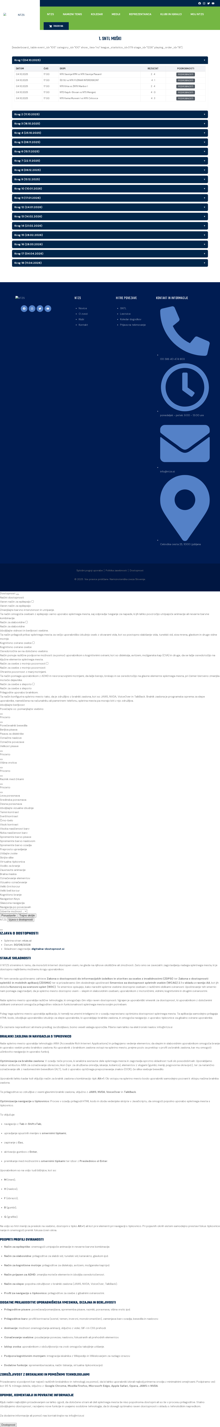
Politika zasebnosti (116, 570)
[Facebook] (199, 3)
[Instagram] (204, 3)
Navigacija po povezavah (15, 907)
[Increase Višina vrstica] (1, 767)
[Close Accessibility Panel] (17, 594)
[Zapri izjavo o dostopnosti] (1, 929)
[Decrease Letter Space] (1, 792)
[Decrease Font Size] (1, 759)
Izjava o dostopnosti (21, 919)
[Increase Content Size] (1, 714)
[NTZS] (19, 15)
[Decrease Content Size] (1, 722)
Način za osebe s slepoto (16, 684)
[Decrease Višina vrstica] (1, 775)
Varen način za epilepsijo (15, 601)
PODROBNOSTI (185, 74)
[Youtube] (213, 3)
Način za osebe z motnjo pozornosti (23, 663)
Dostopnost (137, 570)
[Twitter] (208, 3)
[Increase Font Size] (1, 751)
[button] (110, 725)
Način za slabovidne (12, 622)
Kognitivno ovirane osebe (16, 643)
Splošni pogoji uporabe (89, 570)
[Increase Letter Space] (1, 784)
